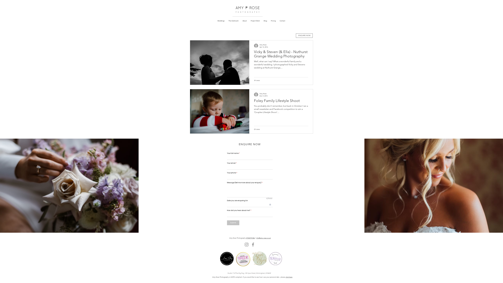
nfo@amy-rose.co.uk (263, 238)
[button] (220, 21)
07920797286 (250, 238)
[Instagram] (246, 244)
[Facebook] (253, 244)
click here (289, 277)
